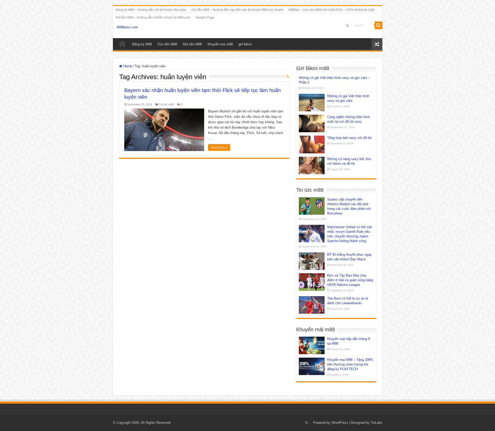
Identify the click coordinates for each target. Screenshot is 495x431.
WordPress (340, 423)
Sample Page (204, 17)
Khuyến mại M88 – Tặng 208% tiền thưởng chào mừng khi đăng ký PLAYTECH (350, 364)
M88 (122, 43)
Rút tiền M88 (192, 44)
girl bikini (245, 44)
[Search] (378, 25)
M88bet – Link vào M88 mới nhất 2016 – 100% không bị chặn (331, 10)
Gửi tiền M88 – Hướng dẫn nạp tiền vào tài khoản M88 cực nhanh (237, 10)
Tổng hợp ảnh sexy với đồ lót (349, 138)
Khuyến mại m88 (220, 44)
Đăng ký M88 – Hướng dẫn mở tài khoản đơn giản (151, 10)
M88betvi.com (127, 27)
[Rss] (348, 25)
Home (127, 66)
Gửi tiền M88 (167, 44)
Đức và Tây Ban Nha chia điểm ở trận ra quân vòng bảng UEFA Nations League (350, 280)
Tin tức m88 (166, 104)
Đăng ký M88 (142, 44)
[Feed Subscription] (287, 76)
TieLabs (376, 423)
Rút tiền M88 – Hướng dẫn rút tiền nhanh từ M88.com (153, 17)
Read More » (219, 147)
